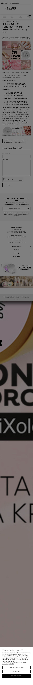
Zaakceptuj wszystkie (16, 675)
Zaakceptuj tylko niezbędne (16, 667)
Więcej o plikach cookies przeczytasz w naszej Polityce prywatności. (14, 663)
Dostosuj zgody (16, 671)
